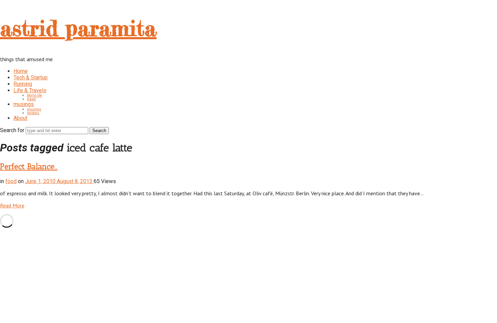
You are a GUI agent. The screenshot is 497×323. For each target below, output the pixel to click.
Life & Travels (30, 90)
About (20, 118)
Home (21, 71)
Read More (12, 205)
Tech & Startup (31, 77)
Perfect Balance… (28, 166)
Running (23, 84)
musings (24, 104)
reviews (33, 113)
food (11, 181)
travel (31, 99)
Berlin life (34, 95)
